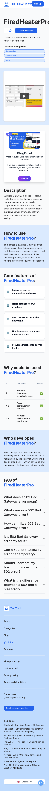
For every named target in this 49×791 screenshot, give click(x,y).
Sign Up (38, 4)
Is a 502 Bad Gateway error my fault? (21, 539)
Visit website (26, 30)
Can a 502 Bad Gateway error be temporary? (22, 552)
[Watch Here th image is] (24, 96)
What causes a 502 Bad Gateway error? (22, 512)
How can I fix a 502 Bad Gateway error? (22, 525)
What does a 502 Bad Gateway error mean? (21, 499)
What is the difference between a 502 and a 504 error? (21, 584)
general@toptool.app (14, 697)
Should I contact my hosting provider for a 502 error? (20, 567)
